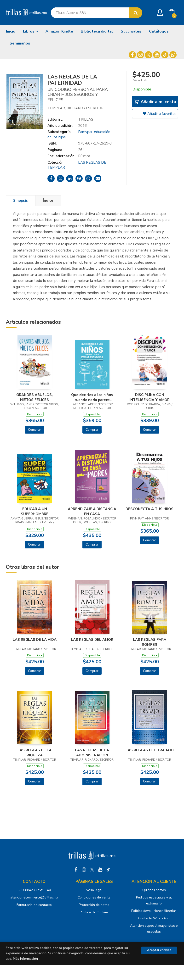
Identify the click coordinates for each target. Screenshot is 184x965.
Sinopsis (20, 200)
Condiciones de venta (94, 897)
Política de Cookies (94, 912)
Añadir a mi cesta (157, 102)
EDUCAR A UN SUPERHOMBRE (34, 511)
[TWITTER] (148, 54)
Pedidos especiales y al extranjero (154, 900)
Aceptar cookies (159, 950)
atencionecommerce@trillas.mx (34, 897)
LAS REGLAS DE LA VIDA (35, 639)
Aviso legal (94, 890)
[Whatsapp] (173, 54)
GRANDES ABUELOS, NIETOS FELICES (34, 397)
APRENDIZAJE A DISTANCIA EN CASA (92, 511)
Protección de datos (94, 905)
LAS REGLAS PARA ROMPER (149, 642)
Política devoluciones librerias (154, 911)
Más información (25, 958)
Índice (48, 200)
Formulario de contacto (34, 905)
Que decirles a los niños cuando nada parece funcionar (92, 397)
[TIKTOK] (164, 54)
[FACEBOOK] (132, 54)
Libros (29, 31)
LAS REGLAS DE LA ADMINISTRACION (92, 752)
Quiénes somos (154, 890)
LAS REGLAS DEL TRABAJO (150, 750)
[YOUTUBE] (156, 54)
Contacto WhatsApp (154, 918)
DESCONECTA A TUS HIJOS (149, 509)
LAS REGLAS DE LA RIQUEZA (34, 752)
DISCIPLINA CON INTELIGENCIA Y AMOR (149, 397)
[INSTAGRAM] (140, 54)
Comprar (34, 429)
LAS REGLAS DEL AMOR (92, 639)
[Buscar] (135, 12)
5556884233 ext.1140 (34, 890)
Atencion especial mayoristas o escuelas (154, 928)
